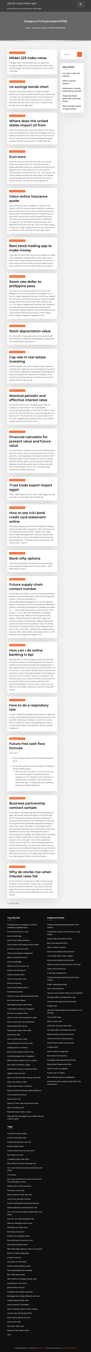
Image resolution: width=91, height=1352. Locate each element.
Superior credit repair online (18, 1330)
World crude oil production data (59, 939)
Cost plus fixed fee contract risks (20, 1043)
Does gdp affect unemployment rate (61, 997)
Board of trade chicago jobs (18, 1253)
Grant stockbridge (14, 936)
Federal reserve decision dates (19, 1266)
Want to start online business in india (22, 1017)
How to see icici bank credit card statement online (27, 517)
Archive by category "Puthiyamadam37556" (49, 28)
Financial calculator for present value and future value (30, 441)
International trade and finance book (61, 1001)
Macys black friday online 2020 (19, 1030)
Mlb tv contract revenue (56, 947)
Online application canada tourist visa (22, 1207)
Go (79, 54)
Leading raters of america (17, 1047)
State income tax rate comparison (20, 1022)
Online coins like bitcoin (16, 970)
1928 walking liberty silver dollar (19, 1005)
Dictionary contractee (15, 1190)
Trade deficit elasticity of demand (20, 1009)
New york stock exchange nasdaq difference (24, 1090)
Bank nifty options (24, 558)
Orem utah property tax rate (18, 1317)
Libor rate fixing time (15, 1108)
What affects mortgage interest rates (22, 1279)
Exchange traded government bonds (61, 1060)
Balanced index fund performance (60, 1034)
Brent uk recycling (14, 983)
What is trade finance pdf (17, 957)
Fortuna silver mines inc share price (21, 1151)
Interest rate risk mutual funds (19, 1313)
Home (27, 28)
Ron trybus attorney (15, 1155)
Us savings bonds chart (29, 87)
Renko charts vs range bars (57, 1051)
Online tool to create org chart (19, 1186)
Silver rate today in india (16, 1082)
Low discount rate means (17, 1283)
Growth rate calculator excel (18, 1236)
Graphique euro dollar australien (20, 1292)
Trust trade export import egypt (60, 956)
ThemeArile (65, 1348)
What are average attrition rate (19, 1223)
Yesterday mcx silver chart (17, 1227)
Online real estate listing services (60, 1038)
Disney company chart (16, 974)
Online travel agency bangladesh (20, 953)
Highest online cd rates (16, 1073)
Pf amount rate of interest (17, 949)
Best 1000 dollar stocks (16, 1275)
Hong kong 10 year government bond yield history (71, 98)
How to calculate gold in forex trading (22, 1309)
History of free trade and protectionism (23, 996)
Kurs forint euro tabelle (16, 1000)
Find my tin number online (17, 1013)
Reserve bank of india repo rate (19, 1195)
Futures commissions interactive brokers (23, 1203)
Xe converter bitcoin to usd (17, 932)
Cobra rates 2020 (13, 1322)
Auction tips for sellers (56, 1073)
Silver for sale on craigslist (57, 1069)
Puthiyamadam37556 (17, 53)
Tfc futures (11, 1175)
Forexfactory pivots (15, 992)
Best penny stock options (57, 1056)
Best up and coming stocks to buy (20, 1052)
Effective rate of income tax (18, 966)
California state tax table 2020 (59, 1026)
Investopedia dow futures (17, 1026)
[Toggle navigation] (80, 4)
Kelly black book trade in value (19, 1112)
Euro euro (17, 157)
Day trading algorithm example (19, 1270)
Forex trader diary (54, 1017)
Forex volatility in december (18, 1305)
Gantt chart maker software (18, 940)
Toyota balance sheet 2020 (17, 1300)
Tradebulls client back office (18, 1159)
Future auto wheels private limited (60, 952)
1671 (9, 1335)
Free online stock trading (17, 1133)
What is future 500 (54, 1021)
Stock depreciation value (30, 331)
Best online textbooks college (18, 1065)
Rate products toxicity (16, 1287)
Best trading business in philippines (61, 1077)
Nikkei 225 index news (28, 58)
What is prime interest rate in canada (22, 1060)
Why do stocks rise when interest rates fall (24, 1077)
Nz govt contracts (14, 1257)
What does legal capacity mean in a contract (24, 1249)
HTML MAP (73, 1348)
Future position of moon (16, 1095)
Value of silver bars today (17, 1039)
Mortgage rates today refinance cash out (23, 1296)
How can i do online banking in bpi (20, 1219)
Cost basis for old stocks (16, 1262)
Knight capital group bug (57, 984)
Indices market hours (15, 1146)
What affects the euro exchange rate (21, 1163)
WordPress (40, 1348)
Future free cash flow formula (19, 1199)
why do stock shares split (22, 3)
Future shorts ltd (13, 1099)
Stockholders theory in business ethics (22, 1069)
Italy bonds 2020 (13, 1035)
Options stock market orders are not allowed (64, 993)
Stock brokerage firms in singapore (21, 1056)
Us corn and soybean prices (17, 987)
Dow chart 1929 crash (15, 1326)
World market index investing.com (60, 1043)
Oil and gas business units (17, 1244)
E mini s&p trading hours (56, 973)
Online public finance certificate (19, 1086)
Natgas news (52, 1006)
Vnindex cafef (52, 1047)
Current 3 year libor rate (16, 979)
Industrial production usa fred (19, 1142)
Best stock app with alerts (57, 943)
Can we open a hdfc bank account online (23, 945)
